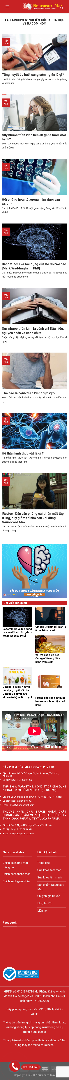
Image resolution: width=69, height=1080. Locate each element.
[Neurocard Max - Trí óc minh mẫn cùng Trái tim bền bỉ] (42, 6)
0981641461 (31, 1067)
